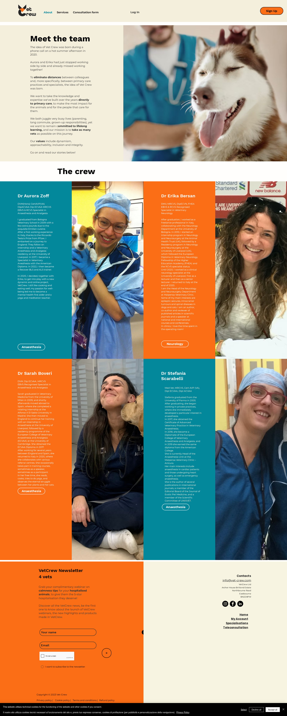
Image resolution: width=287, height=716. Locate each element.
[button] (181, 331)
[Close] (283, 709)
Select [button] (244, 709)
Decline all (256, 709)
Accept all (272, 709)
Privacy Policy (182, 712)
